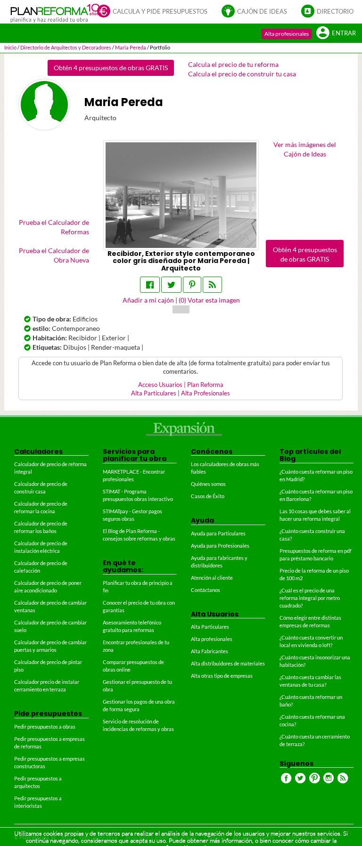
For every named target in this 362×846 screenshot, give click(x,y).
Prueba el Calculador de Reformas (54, 227)
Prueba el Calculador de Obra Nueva (54, 255)
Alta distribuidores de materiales (228, 663)
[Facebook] (150, 285)
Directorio (335, 11)
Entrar (344, 33)
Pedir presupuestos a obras (44, 726)
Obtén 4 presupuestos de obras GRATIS (111, 68)
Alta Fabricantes (209, 651)
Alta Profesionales (205, 393)
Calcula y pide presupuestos (160, 11)
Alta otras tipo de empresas (222, 676)
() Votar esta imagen (209, 300)
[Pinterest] (192, 285)
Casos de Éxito (207, 496)
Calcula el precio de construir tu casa (242, 74)
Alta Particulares (153, 393)
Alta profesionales (286, 33)
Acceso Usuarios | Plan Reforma (180, 384)
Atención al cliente (212, 578)
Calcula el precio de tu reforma (233, 64)
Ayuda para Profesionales (220, 545)
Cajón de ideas (262, 11)
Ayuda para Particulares (218, 533)
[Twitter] (171, 285)
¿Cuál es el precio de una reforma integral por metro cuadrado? (310, 597)
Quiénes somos (208, 484)
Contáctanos (205, 590)
